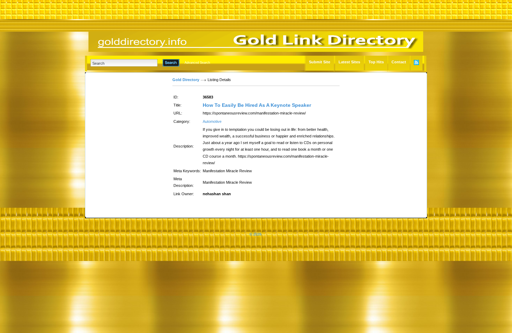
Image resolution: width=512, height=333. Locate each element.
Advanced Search (197, 62)
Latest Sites (349, 62)
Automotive (212, 121)
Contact (398, 62)
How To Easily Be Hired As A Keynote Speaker (257, 105)
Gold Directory (185, 80)
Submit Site (319, 62)
